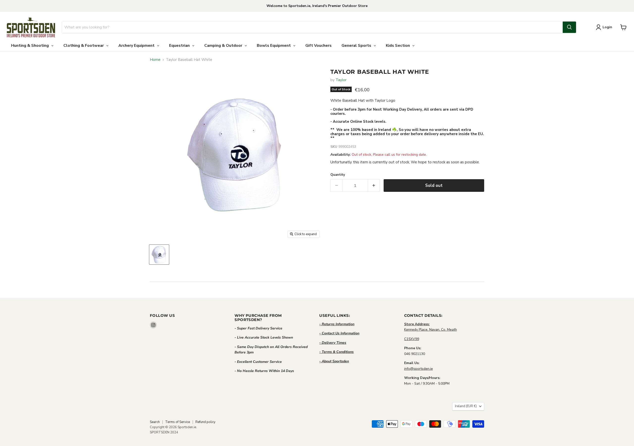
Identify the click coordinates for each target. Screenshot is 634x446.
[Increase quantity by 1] (374, 185)
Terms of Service (177, 422)
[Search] (569, 27)
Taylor (341, 79)
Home (155, 60)
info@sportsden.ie (418, 368)
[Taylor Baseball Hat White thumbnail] (159, 254)
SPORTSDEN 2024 (164, 432)
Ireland (466, 406)
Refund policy (205, 422)
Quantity (337, 175)
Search (155, 422)
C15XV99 (411, 339)
